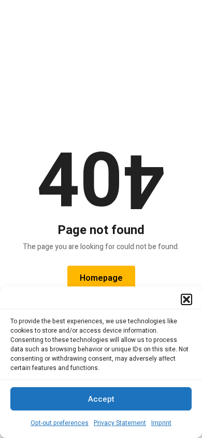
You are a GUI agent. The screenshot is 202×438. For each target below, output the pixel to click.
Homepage (101, 278)
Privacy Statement (120, 423)
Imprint (161, 423)
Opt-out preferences (60, 423)
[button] (186, 299)
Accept (101, 399)
